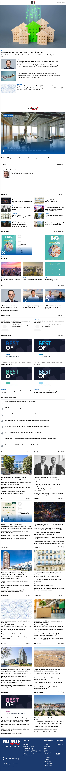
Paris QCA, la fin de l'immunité (32, 279)
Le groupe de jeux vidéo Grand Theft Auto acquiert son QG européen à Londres (54, 209)
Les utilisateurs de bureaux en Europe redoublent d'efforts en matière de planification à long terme (49, 542)
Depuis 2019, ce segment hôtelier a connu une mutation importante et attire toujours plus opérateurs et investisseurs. (47, 576)
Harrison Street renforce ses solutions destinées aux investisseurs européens (20, 224)
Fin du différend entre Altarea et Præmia (54, 216)
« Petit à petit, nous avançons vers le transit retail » (32, 306)
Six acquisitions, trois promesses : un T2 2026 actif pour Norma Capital (27, 420)
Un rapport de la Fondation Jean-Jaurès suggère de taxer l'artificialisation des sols (16, 681)
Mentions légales (28, 748)
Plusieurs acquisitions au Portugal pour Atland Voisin (48, 683)
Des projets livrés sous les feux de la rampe (14, 718)
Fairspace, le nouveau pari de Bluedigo (46, 726)
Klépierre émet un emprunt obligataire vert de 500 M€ (15, 488)
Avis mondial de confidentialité (32, 752)
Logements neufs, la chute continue (12, 634)
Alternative (36, 319)
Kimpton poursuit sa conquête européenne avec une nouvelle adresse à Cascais (49, 584)
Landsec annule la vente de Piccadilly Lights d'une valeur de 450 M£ (22, 201)
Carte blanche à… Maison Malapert (12, 733)
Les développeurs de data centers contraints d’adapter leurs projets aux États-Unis (47, 670)
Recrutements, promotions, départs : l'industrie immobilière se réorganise (48, 494)
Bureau (3, 155)
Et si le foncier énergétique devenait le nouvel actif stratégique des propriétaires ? (15, 321)
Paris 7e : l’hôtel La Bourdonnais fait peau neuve (49, 732)
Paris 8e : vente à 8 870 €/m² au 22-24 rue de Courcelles (22, 445)
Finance (47, 213)
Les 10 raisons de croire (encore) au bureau (52, 280)
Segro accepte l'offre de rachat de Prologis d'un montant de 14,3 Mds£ (48, 639)
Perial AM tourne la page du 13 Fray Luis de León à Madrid (54, 223)
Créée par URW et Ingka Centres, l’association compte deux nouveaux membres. (14, 577)
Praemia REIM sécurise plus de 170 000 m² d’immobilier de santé (47, 687)
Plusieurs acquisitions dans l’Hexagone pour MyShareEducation (47, 678)
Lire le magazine (58, 231)
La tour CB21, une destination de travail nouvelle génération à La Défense (27, 158)
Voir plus (59, 164)
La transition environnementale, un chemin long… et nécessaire (36, 74)
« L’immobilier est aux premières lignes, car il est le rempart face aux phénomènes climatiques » (38, 62)
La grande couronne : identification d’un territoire (13, 677)
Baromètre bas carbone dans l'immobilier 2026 (22, 52)
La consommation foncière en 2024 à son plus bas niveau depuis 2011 (16, 686)
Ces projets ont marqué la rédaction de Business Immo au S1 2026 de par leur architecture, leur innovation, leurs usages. (15, 721)
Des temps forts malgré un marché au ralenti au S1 (20, 401)
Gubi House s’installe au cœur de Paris (46, 729)
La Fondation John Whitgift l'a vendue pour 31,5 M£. (16, 673)
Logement (19, 84)
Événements (59, 744)
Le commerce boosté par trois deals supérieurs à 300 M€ (16, 391)
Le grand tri (4, 258)
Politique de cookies (29, 754)
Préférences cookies (29, 756)
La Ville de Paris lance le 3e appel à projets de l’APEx (15, 725)
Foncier (46, 759)
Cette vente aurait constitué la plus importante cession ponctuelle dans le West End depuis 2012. (48, 529)
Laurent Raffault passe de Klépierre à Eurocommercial (45, 489)
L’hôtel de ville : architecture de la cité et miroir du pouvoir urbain (16, 729)
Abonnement (26, 744)
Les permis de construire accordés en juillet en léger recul (35, 86)
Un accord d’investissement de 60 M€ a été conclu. (15, 480)
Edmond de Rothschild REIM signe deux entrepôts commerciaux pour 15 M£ (13, 590)
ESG (2, 50)
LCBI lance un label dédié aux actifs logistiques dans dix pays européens (27, 426)
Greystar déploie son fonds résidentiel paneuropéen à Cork (13, 630)
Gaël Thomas (14, 172)
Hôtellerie (47, 198)
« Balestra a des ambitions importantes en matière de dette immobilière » (53, 307)
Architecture (48, 763)
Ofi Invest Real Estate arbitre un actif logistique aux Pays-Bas (48, 630)
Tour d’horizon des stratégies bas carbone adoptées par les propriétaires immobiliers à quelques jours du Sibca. (31, 55)
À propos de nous (28, 746)
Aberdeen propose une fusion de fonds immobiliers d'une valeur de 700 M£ (13, 492)
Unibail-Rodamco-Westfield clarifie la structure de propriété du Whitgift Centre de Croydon (16, 670)
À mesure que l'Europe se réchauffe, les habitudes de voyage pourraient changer (49, 589)
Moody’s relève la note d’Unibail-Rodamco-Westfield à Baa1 (23, 414)
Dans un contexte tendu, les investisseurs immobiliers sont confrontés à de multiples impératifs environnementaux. (38, 76)
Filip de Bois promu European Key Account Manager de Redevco (47, 485)
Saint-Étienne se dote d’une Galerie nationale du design (49, 718)
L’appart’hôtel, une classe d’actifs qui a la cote (53, 200)
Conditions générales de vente (32, 750)
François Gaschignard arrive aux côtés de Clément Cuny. (48, 480)
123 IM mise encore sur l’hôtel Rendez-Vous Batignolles (21, 216)
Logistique (36, 389)
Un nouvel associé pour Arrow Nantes (21, 208)
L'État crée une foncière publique (15, 408)
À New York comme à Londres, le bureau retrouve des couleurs (11, 280)
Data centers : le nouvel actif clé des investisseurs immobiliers (49, 321)
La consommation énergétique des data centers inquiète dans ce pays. (47, 674)
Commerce (25, 304)
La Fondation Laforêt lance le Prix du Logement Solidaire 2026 (16, 637)
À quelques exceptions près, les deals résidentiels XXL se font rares (16, 363)
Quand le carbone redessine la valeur (14, 170)
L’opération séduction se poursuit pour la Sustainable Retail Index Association (14, 573)
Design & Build (48, 765)
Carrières (14, 205)
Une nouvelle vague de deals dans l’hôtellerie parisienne (48, 363)
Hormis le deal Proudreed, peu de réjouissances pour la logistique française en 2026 (48, 391)
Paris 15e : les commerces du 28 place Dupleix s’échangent (23, 432)
